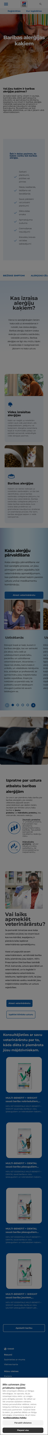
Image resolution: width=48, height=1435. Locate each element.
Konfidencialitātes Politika (14, 1417)
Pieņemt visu (23, 1430)
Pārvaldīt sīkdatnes (23, 1423)
